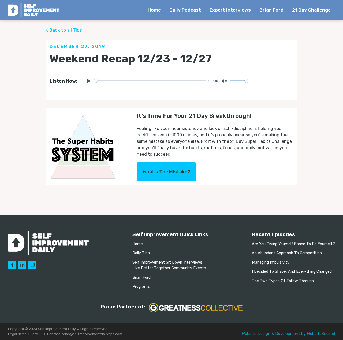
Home (154, 10)
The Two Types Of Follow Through (283, 281)
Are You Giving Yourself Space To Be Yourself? (293, 244)
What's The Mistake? (166, 171)
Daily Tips (141, 253)
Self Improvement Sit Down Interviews (167, 262)
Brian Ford (271, 10)
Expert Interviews (230, 10)
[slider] (150, 80)
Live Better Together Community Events (169, 268)
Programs (141, 286)
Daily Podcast (185, 10)
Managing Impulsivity (270, 262)
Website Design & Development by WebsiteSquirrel (288, 333)
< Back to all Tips (64, 30)
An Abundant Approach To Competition (287, 253)
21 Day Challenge (311, 10)
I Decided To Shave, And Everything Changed (292, 271)
